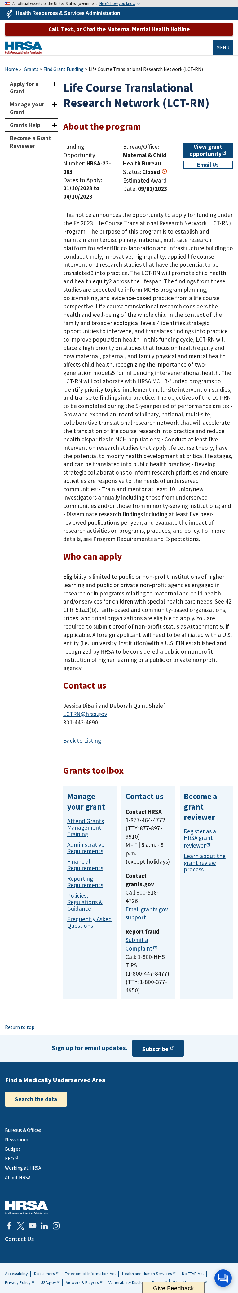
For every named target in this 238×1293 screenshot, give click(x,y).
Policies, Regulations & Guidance (85, 902)
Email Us (208, 164)
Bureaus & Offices (23, 1130)
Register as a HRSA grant (200, 838)
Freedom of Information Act (90, 1273)
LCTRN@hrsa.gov (85, 714)
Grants (31, 69)
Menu (222, 47)
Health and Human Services (147, 1273)
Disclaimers (44, 1273)
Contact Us (19, 1239)
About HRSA (18, 1177)
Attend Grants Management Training (85, 827)
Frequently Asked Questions (89, 922)
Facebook (9, 1226)
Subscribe (155, 1049)
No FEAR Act (193, 1273)
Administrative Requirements (85, 848)
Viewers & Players (82, 1282)
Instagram (56, 1226)
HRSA (23, 47)
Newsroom (16, 1139)
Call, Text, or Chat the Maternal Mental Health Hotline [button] (119, 29)
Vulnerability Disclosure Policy (135, 1282)
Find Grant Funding (63, 69)
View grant (205, 150)
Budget (12, 1149)
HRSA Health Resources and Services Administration (26, 1207)
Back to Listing (82, 740)
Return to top (19, 1027)
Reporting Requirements (85, 882)
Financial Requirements (85, 865)
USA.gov (48, 1282)
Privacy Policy (18, 1282)
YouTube (33, 1226)
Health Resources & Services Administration (68, 13)
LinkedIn (44, 1226)
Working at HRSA (23, 1168)
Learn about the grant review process (205, 862)
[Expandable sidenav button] (54, 84)
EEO (9, 1158)
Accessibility (16, 1273)
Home (11, 69)
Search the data (36, 1099)
